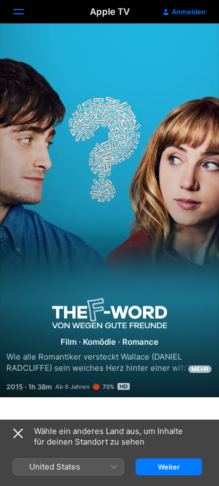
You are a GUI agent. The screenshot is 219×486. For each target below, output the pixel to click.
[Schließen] (18, 433)
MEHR (199, 369)
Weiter (169, 467)
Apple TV (110, 11)
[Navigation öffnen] (25, 11)
